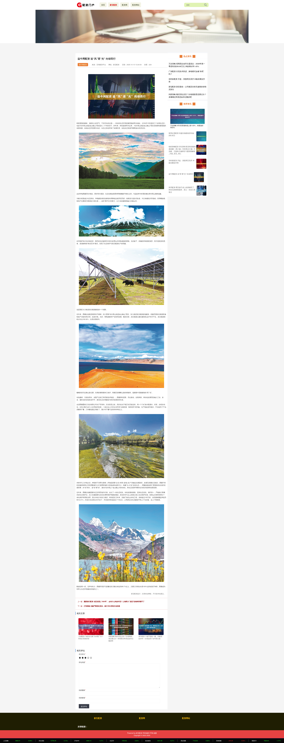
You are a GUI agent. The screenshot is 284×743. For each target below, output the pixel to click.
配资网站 (135, 5)
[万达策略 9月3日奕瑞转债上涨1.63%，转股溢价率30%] (187, 116)
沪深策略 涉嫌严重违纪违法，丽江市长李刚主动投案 (102, 606)
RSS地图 (146, 733)
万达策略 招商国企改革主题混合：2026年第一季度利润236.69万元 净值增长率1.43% (187, 65)
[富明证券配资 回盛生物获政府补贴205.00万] (201, 136)
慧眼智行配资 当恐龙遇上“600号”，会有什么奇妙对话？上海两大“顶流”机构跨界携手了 (114, 601)
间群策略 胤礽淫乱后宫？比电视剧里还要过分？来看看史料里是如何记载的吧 (187, 95)
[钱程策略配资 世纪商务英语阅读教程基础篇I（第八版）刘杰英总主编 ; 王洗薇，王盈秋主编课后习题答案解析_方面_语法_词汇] (201, 150)
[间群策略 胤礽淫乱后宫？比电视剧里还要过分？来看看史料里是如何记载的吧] (121, 626)
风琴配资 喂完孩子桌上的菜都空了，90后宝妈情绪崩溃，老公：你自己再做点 (182, 189)
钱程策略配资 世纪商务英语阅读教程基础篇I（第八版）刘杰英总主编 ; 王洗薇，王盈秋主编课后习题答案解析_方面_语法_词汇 (182, 150)
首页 (103, 5)
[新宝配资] (86, 5)
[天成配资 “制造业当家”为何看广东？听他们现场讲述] (91, 626)
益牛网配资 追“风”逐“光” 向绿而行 (181, 174)
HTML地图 (153, 733)
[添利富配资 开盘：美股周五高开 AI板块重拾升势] (201, 164)
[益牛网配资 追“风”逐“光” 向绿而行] (199, 177)
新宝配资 (113, 5)
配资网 (124, 5)
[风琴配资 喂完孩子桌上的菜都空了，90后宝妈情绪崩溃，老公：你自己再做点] (201, 191)
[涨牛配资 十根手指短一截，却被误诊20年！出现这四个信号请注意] (151, 626)
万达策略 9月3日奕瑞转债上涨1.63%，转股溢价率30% (186, 126)
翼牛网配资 (83, 64)
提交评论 (84, 706)
